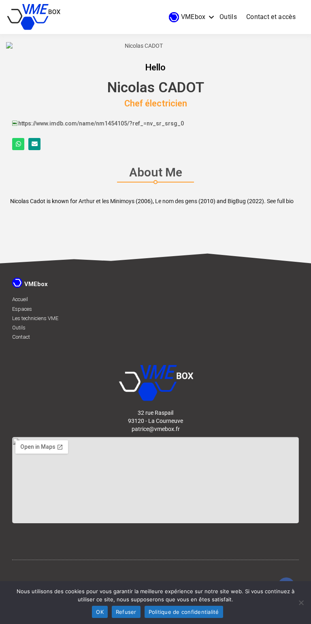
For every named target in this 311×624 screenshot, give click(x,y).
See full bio (280, 201)
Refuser (126, 612)
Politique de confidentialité (184, 612)
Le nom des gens (176, 201)
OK (100, 612)
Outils (228, 17)
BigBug (237, 201)
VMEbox (193, 17)
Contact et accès (271, 17)
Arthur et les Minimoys (106, 201)
